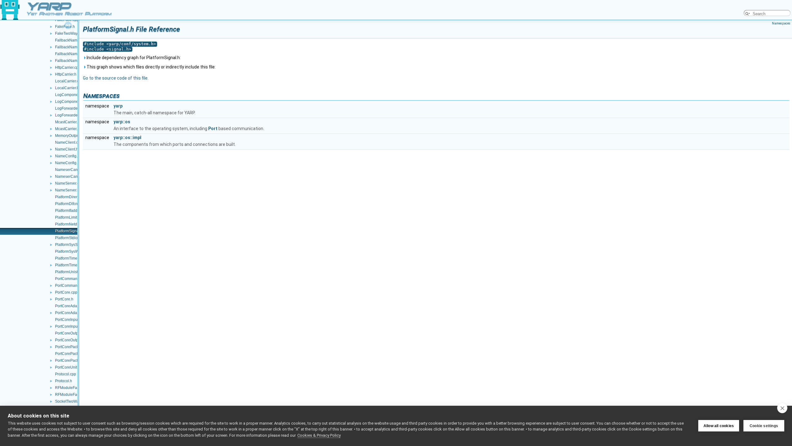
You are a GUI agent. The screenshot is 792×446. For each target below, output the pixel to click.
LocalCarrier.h (67, 88)
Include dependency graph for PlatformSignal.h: (133, 57)
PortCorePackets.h (71, 360)
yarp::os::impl (127, 137)
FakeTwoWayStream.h (74, 33)
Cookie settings (764, 426)
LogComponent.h (69, 101)
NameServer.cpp (69, 183)
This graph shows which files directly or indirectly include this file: (151, 66)
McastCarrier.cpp (69, 122)
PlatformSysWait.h (70, 251)
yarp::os (122, 121)
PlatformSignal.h (69, 231)
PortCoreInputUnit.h (71, 326)
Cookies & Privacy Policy (319, 435)
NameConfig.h (67, 163)
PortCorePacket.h (70, 347)
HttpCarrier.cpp (67, 67)
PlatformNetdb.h (68, 224)
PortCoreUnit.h (67, 367)
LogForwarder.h (68, 115)
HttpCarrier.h (65, 74)
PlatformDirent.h (68, 197)
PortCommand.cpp (71, 279)
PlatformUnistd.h (69, 272)
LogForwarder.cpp (70, 108)
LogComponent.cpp (71, 95)
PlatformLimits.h (68, 217)
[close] (782, 408)
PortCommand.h (69, 285)
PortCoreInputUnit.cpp (74, 319)
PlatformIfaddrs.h (69, 210)
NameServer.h (67, 190)
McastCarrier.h (67, 129)
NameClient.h (66, 149)
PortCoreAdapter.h (70, 313)
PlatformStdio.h (68, 238)
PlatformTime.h (67, 265)
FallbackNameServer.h (74, 61)
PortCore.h (64, 299)
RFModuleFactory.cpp (73, 388)
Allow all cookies (719, 426)
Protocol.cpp (65, 374)
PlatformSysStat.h (70, 245)
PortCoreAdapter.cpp (72, 306)
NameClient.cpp (68, 142)
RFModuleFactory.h (71, 394)
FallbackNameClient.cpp (76, 40)
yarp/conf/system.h (131, 44)
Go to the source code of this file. (115, 78)
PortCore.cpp (66, 292)
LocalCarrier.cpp (69, 81)
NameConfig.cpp (69, 156)
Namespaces (781, 23)
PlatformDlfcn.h (68, 204)
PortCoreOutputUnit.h (73, 340)
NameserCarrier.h (70, 176)
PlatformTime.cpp (69, 258)
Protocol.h (63, 381)
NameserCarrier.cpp (72, 170)
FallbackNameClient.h (74, 47)
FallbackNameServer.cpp (76, 54)
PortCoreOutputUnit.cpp (75, 333)
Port (212, 128)
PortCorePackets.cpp (73, 354)
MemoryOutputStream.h (75, 135)
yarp (118, 105)
